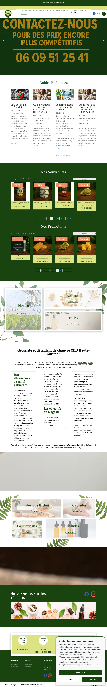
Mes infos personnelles (29, 668)
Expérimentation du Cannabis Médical (64, 107)
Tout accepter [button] (80, 672)
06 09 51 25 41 (48, 669)
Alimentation (82, 11)
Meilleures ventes (14, 664)
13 (58, 219)
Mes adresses (28, 666)
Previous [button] (2, 39)
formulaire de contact (66, 447)
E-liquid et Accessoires (73, 11)
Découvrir (23, 313)
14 (61, 219)
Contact (59, 16)
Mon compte (99, 7)
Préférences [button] (92, 679)
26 (73, 219)
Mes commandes (28, 664)
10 (48, 219)
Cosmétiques (65, 11)
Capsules (45, 11)
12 (54, 219)
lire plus (13, 143)
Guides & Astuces (50, 16)
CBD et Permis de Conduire (18, 106)
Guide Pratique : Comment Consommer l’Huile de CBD (41, 108)
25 (70, 219)
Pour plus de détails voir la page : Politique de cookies (79, 665)
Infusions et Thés (55, 11)
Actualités (24, 11)
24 (67, 219)
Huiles (40, 11)
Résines (35, 11)
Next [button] (104, 39)
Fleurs (30, 11)
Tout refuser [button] (69, 679)
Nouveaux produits (14, 666)
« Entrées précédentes (63, 155)
